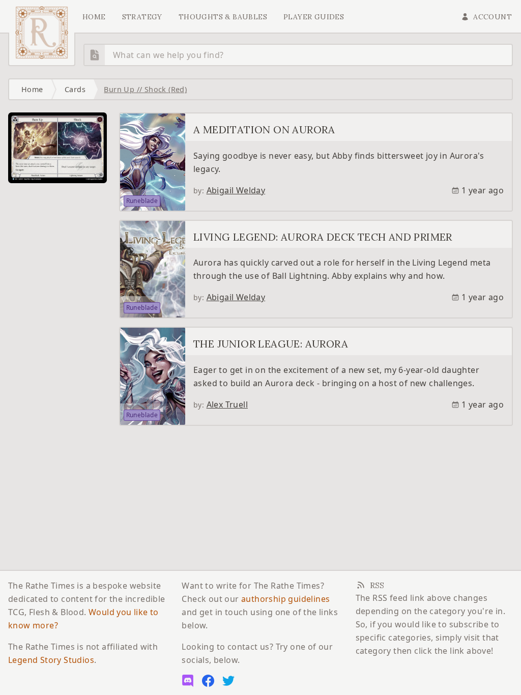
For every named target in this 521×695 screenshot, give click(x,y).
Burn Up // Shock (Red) (145, 89)
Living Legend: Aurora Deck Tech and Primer (322, 236)
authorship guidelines (285, 598)
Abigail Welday (236, 190)
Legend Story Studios (51, 659)
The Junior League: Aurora (270, 343)
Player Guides (313, 16)
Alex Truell (227, 404)
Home (94, 16)
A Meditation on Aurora (264, 129)
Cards (75, 89)
